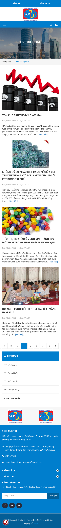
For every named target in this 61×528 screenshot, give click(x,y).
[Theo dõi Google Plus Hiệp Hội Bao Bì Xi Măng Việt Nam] (19, 505)
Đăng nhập (45, 4)
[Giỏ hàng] (57, 25)
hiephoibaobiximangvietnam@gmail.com (23, 462)
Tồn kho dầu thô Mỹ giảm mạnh (23, 115)
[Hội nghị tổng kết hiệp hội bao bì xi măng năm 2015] (30, 286)
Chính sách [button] (8, 470)
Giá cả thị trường (11, 389)
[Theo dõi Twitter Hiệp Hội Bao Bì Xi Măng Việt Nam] (12, 505)
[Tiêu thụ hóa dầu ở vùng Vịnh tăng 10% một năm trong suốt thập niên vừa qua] (30, 221)
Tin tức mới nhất (11, 398)
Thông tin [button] (8, 476)
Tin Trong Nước (11, 373)
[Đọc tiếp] (43, 134)
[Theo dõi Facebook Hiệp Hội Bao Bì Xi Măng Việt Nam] (5, 505)
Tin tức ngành (10, 365)
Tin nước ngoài (10, 381)
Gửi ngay (53, 496)
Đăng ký (16, 4)
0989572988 (10, 456)
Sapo (36, 523)
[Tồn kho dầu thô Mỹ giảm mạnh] (30, 90)
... (43, 346)
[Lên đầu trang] (53, 514)
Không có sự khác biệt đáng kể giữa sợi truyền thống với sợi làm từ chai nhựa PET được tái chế (28, 175)
